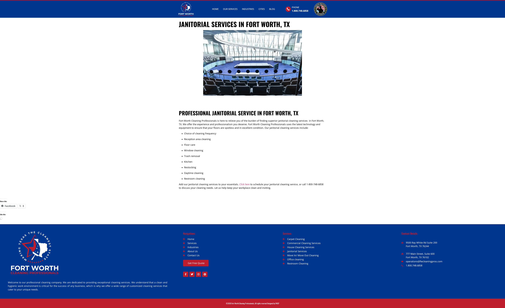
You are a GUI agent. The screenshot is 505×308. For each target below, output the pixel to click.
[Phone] (288, 9)
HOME (215, 9)
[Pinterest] (204, 274)
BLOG (272, 9)
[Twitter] (192, 274)
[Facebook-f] (185, 274)
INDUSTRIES (248, 9)
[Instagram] (198, 274)
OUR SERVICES (230, 9)
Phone (295, 7)
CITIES (262, 9)
